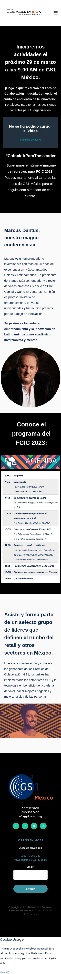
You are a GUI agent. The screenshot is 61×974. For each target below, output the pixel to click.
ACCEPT (5, 971)
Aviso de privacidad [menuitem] (30, 847)
